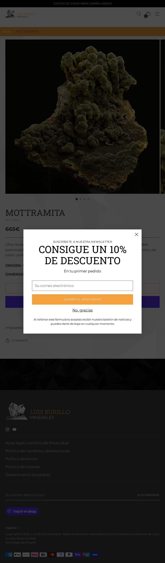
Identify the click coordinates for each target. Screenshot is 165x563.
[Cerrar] (136, 234)
